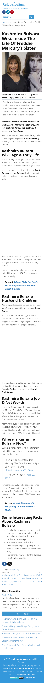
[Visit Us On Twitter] (8, 11)
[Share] (4, 564)
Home (4, 22)
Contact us (30, 677)
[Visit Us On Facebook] (4, 11)
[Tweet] (9, 564)
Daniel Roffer (28, 98)
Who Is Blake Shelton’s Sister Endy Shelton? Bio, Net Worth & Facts (21, 285)
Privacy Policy (25, 668)
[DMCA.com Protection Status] (16, 677)
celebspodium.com (19, 659)
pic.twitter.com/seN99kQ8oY (19, 470)
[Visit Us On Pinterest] (12, 11)
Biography (14, 569)
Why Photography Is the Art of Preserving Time (22, 633)
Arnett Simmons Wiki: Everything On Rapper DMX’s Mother (20, 506)
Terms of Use (9, 668)
